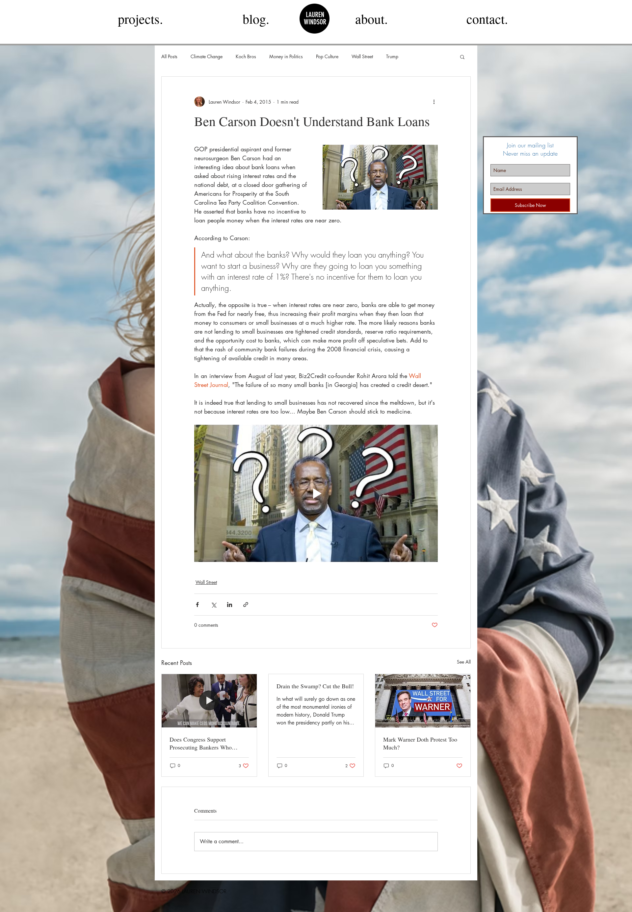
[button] (462, 56)
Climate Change (207, 56)
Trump (392, 56)
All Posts (169, 56)
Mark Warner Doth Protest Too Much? (420, 743)
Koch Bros (246, 56)
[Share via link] (246, 604)
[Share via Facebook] (197, 604)
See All (464, 662)
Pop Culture (327, 56)
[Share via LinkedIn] (229, 604)
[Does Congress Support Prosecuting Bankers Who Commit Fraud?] (209, 700)
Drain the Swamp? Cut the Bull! (315, 686)
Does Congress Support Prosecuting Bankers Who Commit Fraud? (201, 743)
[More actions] (434, 102)
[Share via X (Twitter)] (213, 604)
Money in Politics (286, 56)
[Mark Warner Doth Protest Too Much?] (422, 700)
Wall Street (362, 56)
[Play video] (316, 493)
